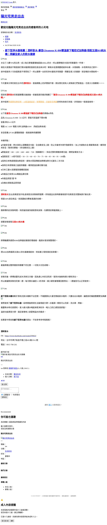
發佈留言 (4, 397)
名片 (6, 42)
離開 (12, 521)
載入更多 (4, 384)
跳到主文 (4, 22)
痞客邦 (11, 368)
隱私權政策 (65, 496)
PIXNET (38, 496)
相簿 (6, 36)
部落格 (7, 39)
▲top (3, 380)
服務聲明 (73, 496)
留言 (15, 368)
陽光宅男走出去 (12, 16)
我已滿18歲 (5, 521)
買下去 (16, 377)
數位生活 (17, 374)
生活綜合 (18, 32)
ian (2, 356)
